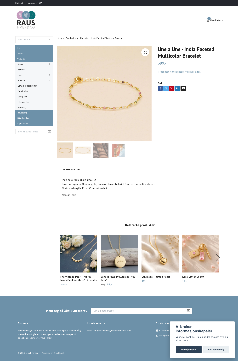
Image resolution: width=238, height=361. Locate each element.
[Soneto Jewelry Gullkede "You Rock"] (119, 253)
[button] (218, 257)
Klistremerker (23, 102)
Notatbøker (23, 91)
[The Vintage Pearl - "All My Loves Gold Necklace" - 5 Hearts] (78, 253)
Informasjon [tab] (71, 169)
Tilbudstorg (22, 112)
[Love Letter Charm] (200, 253)
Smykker (21, 80)
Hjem (19, 48)
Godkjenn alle (188, 349)
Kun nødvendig (216, 349)
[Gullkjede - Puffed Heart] (160, 253)
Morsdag (22, 107)
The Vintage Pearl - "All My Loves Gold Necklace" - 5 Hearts (78, 278)
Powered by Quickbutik (53, 352)
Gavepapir (22, 96)
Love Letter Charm (193, 276)
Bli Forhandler (23, 118)
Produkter (21, 59)
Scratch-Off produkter (27, 85)
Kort (20, 75)
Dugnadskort (22, 123)
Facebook (164, 330)
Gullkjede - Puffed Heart (156, 276)
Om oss (20, 53)
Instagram (164, 335)
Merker (21, 64)
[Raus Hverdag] (25, 20)
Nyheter (21, 69)
